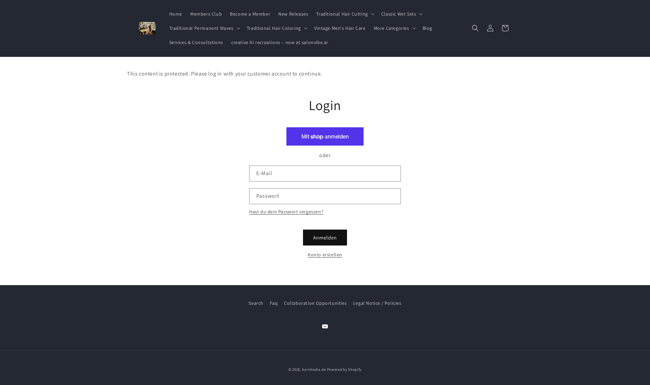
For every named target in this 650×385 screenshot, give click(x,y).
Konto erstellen (325, 255)
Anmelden (325, 237)
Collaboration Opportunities (315, 303)
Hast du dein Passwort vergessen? (286, 212)
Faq (274, 303)
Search (255, 303)
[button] (344, 14)
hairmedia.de (314, 369)
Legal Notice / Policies (377, 303)
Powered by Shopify (344, 369)
